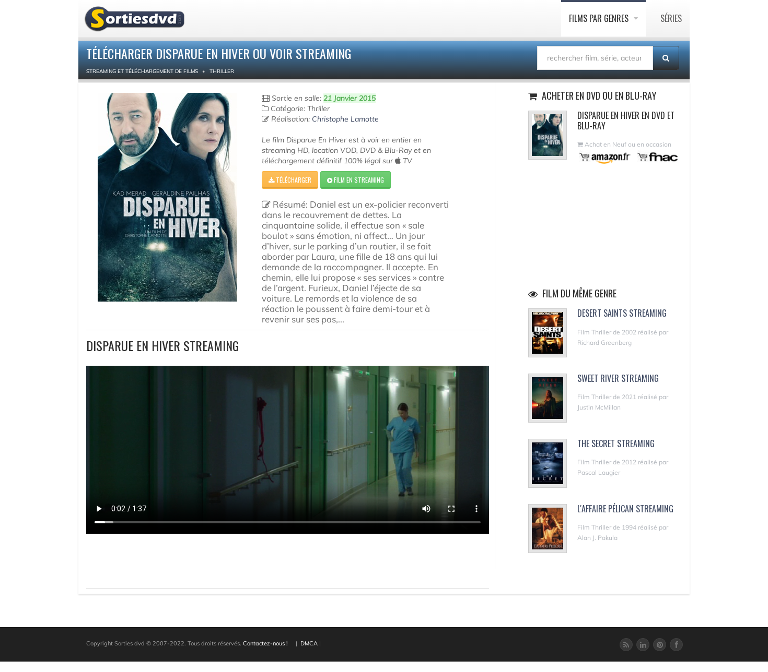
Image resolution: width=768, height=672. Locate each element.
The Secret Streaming (616, 443)
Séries (671, 18)
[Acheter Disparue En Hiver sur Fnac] (657, 157)
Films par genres (600, 18)
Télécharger (292, 179)
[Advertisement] (147, 559)
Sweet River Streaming (618, 378)
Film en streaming (358, 179)
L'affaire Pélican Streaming (625, 508)
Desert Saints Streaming (622, 313)
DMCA (309, 643)
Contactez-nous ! (265, 643)
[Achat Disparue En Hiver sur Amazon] (605, 157)
